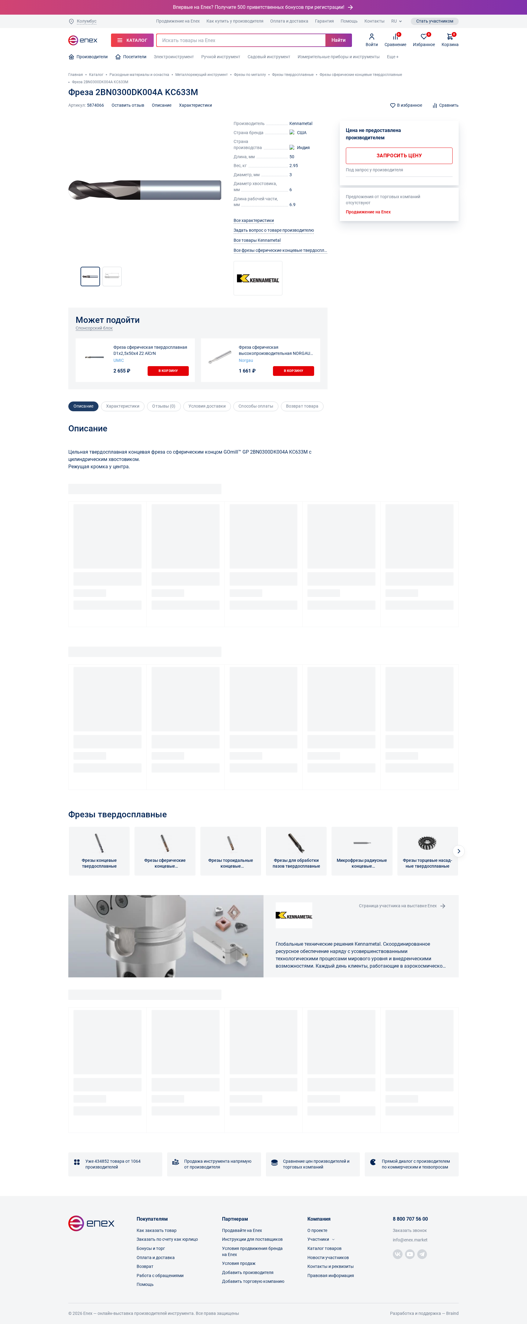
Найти (339, 40)
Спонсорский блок (94, 328)
